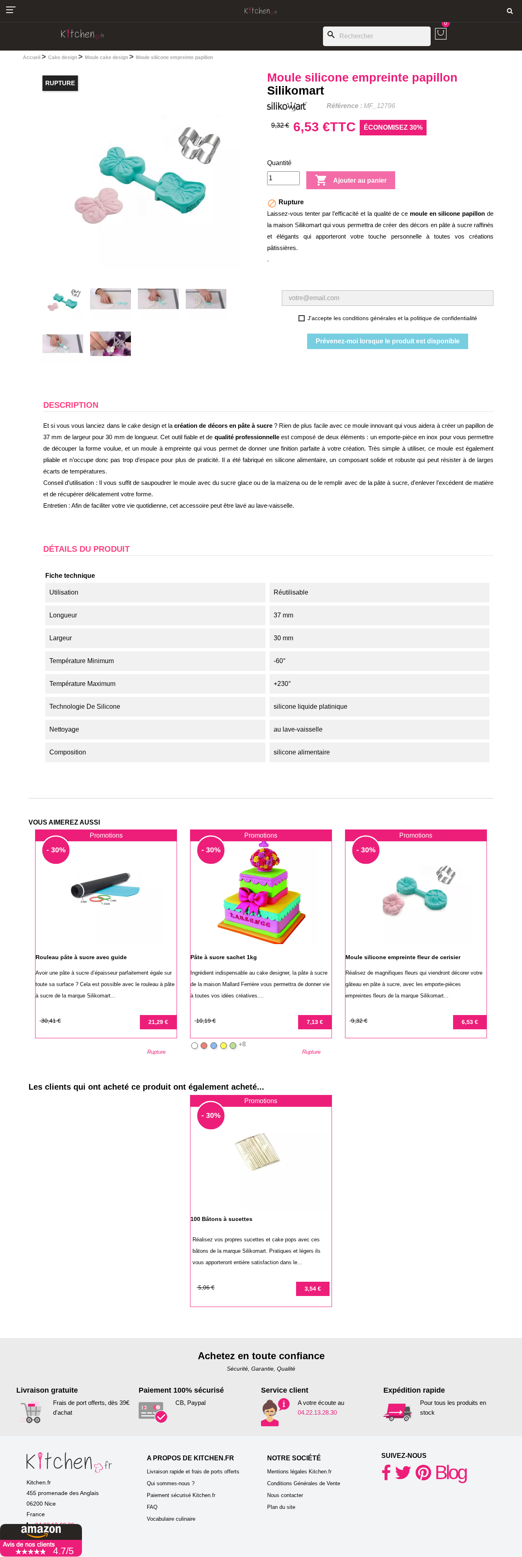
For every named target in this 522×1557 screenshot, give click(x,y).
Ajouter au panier (351, 180)
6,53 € (470, 1022)
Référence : (344, 105)
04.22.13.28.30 (317, 1412)
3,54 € (313, 1288)
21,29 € (158, 1022)
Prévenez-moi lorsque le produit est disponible (388, 341)
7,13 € (315, 1022)
